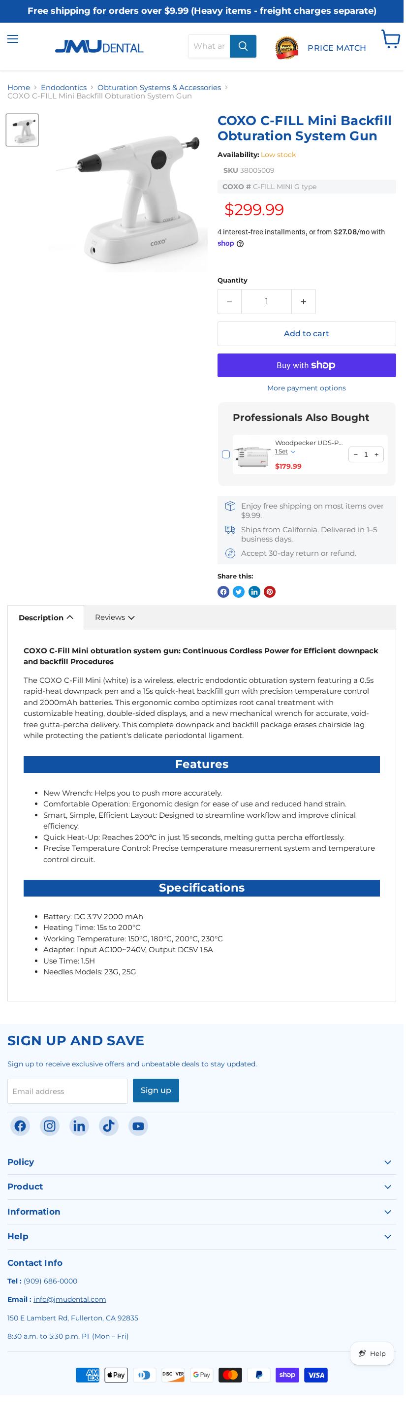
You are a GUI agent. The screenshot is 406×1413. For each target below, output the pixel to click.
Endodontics (64, 87)
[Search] (243, 46)
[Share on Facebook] (223, 592)
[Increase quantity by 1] (304, 301)
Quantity (233, 280)
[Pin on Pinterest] (270, 592)
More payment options (306, 388)
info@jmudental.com (69, 1299)
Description (41, 617)
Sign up (156, 1090)
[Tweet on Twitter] (239, 592)
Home (18, 87)
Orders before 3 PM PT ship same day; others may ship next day (202, 18)
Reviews (110, 617)
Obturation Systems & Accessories (159, 87)
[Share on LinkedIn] (254, 592)
